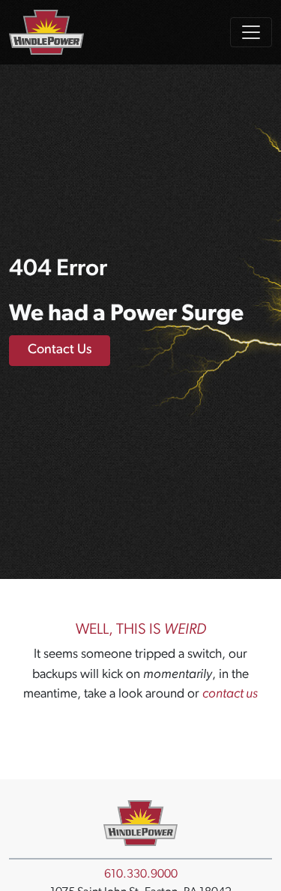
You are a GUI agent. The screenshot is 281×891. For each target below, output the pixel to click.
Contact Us (59, 350)
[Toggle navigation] (251, 32)
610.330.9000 (141, 874)
